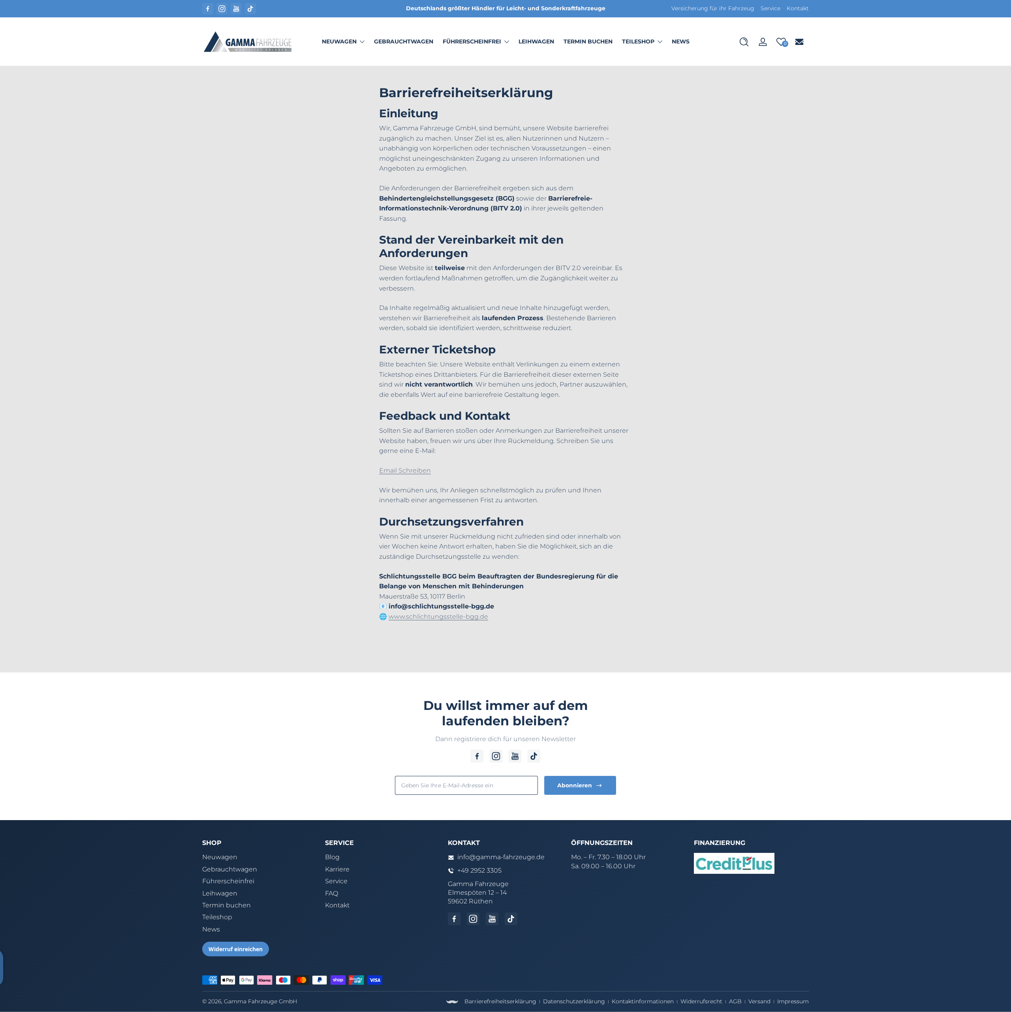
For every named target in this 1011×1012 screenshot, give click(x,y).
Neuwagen (339, 41)
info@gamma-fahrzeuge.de (501, 857)
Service (770, 8)
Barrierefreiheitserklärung (500, 1001)
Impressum (793, 1001)
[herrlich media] (452, 1002)
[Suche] (744, 42)
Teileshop (638, 41)
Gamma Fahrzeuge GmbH (260, 1001)
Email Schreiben (405, 470)
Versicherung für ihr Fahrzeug (712, 8)
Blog (332, 857)
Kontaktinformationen (643, 1001)
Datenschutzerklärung (574, 1001)
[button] (744, 41)
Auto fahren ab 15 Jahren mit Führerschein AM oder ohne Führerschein (560, 8)
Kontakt (798, 8)
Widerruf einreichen (236, 949)
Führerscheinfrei (472, 41)
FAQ (331, 893)
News (211, 929)
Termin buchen (226, 905)
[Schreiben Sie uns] (799, 41)
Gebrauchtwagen (229, 869)
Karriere (337, 869)
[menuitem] (259, 857)
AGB (735, 1001)
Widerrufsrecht (701, 1001)
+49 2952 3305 (479, 870)
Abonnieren (574, 785)
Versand (759, 1001)
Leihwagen (219, 893)
